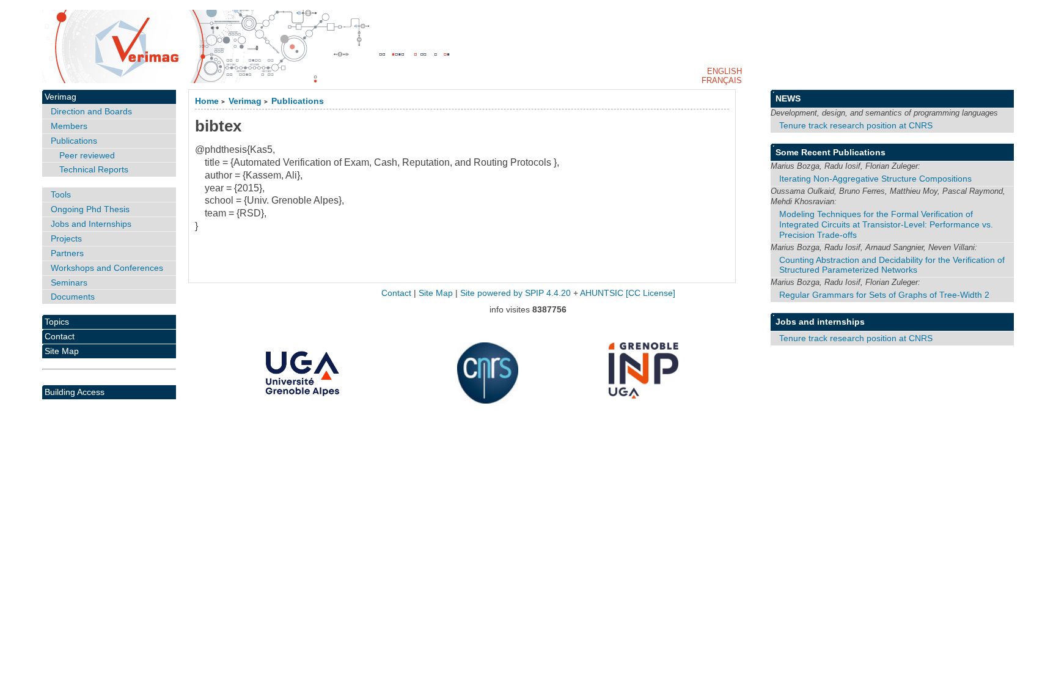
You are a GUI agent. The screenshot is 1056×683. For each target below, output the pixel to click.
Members (69, 126)
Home (207, 101)
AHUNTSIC (601, 293)
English (724, 71)
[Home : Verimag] (528, 46)
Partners (67, 253)
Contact (60, 336)
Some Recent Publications (831, 152)
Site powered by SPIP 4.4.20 (515, 293)
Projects (66, 238)
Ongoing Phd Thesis (90, 209)
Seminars (69, 282)
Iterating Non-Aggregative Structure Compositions (875, 178)
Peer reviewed (87, 155)
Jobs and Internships (91, 224)
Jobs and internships (820, 322)
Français (722, 80)
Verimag (245, 101)
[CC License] (650, 293)
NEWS (788, 98)
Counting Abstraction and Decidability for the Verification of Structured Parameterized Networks (892, 265)
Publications (297, 101)
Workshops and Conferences (107, 268)
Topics (57, 322)
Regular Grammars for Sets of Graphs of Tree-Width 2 (884, 295)
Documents (73, 296)
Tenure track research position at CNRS (856, 125)
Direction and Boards (91, 111)
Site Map (62, 351)
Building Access (75, 392)
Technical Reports (93, 169)
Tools (61, 194)
